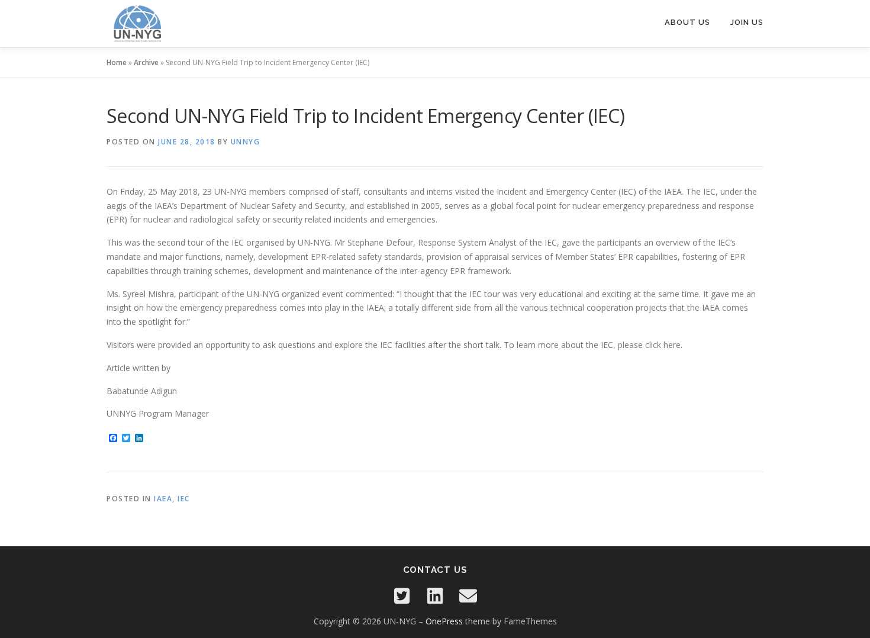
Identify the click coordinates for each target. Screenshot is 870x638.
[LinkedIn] (435, 596)
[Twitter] (402, 596)
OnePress (444, 621)
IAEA (163, 499)
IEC (184, 499)
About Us (687, 22)
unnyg (245, 142)
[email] (468, 596)
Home (117, 62)
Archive (146, 62)
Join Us (746, 22)
